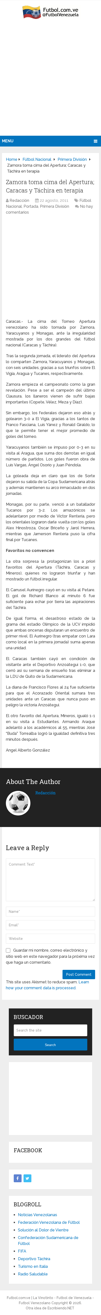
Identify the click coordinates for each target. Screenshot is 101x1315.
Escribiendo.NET (61, 1308)
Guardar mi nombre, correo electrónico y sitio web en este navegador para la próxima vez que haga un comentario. (50, 956)
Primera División (54, 206)
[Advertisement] (50, 82)
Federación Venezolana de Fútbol (49, 1222)
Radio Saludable (33, 1274)
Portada (31, 206)
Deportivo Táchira (34, 1258)
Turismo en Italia (33, 1266)
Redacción (19, 200)
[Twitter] (27, 1178)
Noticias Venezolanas (37, 1214)
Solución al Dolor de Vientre (43, 1230)
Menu (7, 141)
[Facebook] (18, 1178)
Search (50, 1045)
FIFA (22, 1251)
